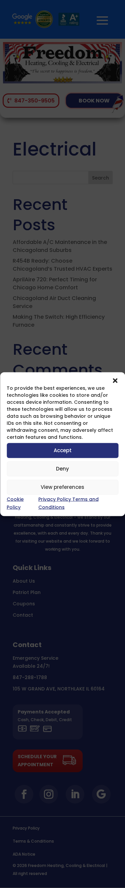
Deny (62, 468)
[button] (115, 380)
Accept (63, 450)
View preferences (62, 487)
